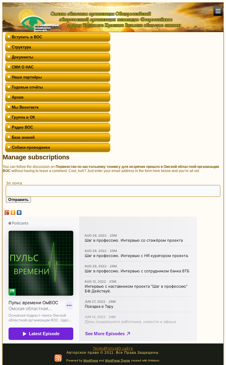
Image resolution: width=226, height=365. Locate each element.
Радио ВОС (22, 127)
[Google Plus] (7, 212)
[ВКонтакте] (19, 212)
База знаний (23, 137)
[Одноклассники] (13, 212)
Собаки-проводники (31, 147)
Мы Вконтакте (25, 107)
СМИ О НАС (23, 67)
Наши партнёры (27, 77)
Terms (98, 348)
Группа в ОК (23, 117)
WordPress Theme (117, 360)
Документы (22, 57)
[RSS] (58, 358)
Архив (18, 97)
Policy (111, 348)
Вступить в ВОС (27, 37)
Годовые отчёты (27, 87)
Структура (21, 47)
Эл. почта (14, 183)
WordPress (90, 360)
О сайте (125, 348)
